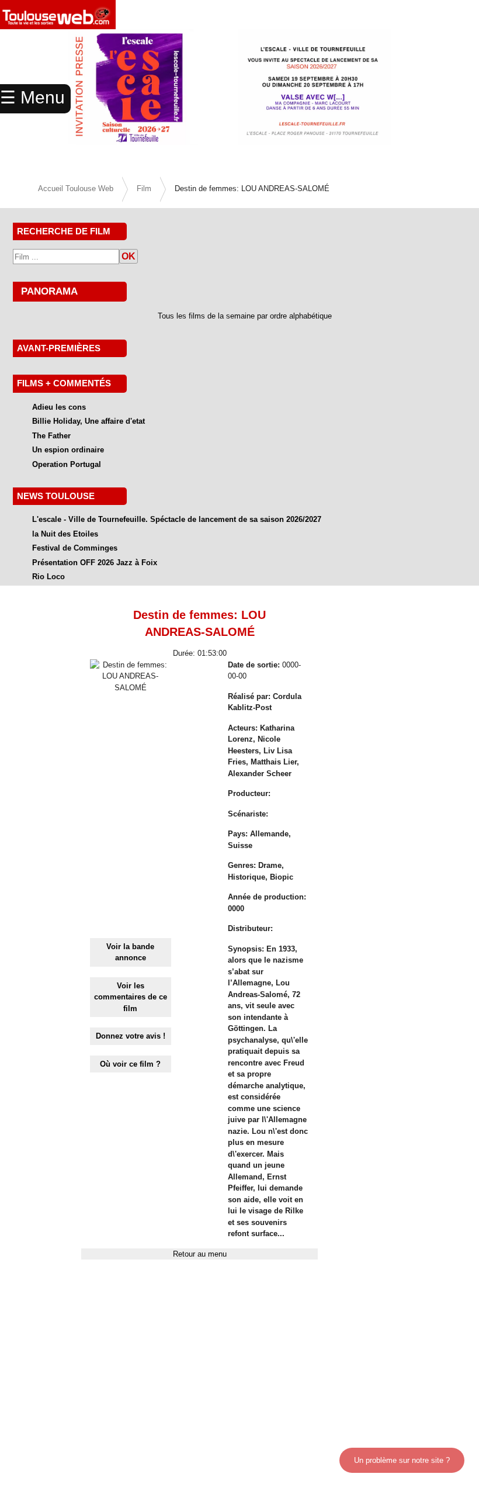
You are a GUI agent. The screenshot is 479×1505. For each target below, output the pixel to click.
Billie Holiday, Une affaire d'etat (88, 421)
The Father (51, 435)
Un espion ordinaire (68, 449)
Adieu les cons (59, 407)
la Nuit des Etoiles (65, 534)
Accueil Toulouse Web (75, 188)
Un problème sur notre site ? (402, 1460)
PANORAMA (49, 291)
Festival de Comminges (74, 548)
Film (144, 188)
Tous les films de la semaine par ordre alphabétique (245, 316)
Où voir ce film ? (130, 1064)
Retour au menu (200, 1254)
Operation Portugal (66, 464)
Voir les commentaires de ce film (130, 997)
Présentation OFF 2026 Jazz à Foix (94, 562)
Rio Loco (48, 576)
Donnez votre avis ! (130, 1036)
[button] (443, 99)
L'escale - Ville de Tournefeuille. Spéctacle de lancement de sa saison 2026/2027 (176, 519)
